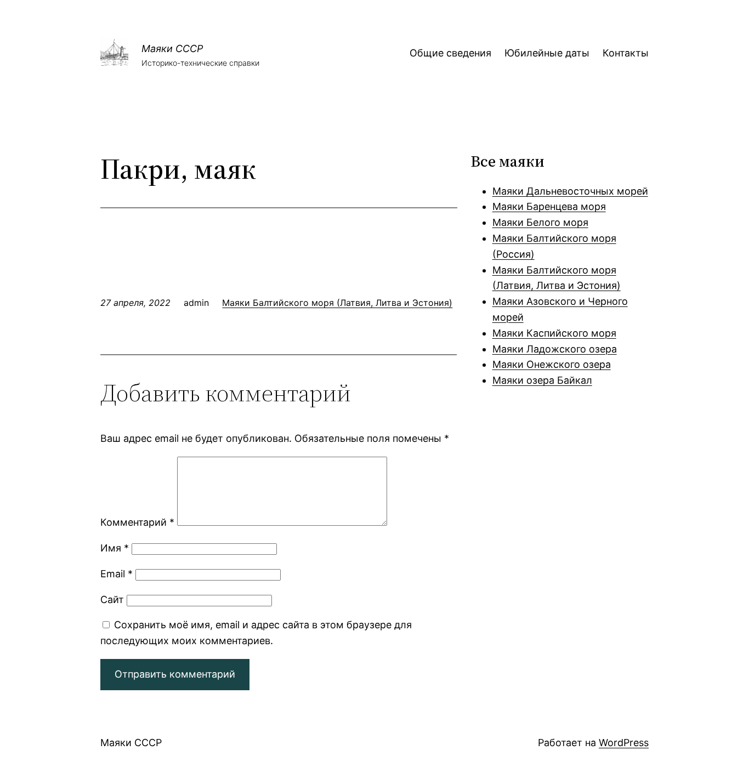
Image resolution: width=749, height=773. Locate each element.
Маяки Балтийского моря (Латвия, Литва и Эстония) (337, 302)
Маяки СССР (172, 48)
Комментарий (137, 522)
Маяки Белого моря (540, 222)
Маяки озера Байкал (542, 380)
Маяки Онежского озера (551, 364)
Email (116, 573)
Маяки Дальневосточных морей (570, 191)
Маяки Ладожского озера (554, 349)
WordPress (624, 742)
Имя (114, 548)
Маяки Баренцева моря (549, 206)
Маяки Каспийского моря (554, 333)
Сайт (112, 599)
